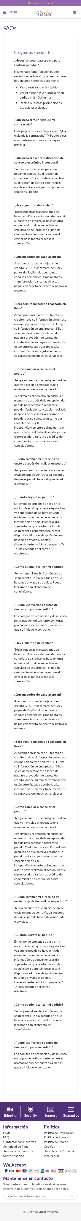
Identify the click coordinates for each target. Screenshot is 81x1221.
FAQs (7, 1137)
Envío (7, 1133)
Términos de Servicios (18, 1151)
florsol (55, 1211)
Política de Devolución (59, 1133)
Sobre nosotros (13, 1156)
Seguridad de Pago (16, 1146)
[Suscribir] (72, 1196)
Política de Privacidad (58, 1137)
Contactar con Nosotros (19, 1142)
